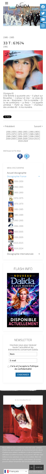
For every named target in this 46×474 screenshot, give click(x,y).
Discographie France (16, 176)
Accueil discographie (16, 172)
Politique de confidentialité (26, 367)
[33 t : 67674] (23, 69)
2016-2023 (23, 140)
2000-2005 (11, 138)
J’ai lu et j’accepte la (23, 367)
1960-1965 (22, 131)
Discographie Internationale (20, 253)
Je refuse (39, 467)
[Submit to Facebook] (20, 156)
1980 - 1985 (8, 37)
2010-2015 (34, 138)
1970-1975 (11, 134)
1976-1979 (22, 134)
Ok (31, 467)
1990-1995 (22, 136)
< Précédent (9, 126)
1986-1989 (11, 136)
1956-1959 (11, 131)
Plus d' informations (35, 472)
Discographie (23, 400)
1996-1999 (34, 136)
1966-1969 (34, 131)
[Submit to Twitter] (27, 156)
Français (14, 471)
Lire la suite (23, 427)
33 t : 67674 (13, 43)
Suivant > (38, 126)
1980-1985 (34, 134)
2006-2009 (22, 138)
